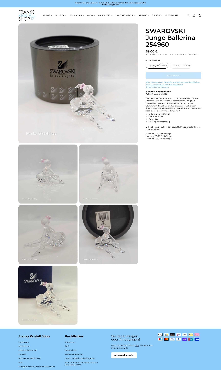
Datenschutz (24, 346)
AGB (20, 362)
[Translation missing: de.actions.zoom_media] (78, 83)
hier (137, 345)
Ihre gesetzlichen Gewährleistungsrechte (36, 366)
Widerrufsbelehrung (27, 350)
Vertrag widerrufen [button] (124, 355)
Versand (22, 354)
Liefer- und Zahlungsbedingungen (80, 358)
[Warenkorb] (200, 15)
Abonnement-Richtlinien (29, 358)
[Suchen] (189, 15)
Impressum (23, 342)
